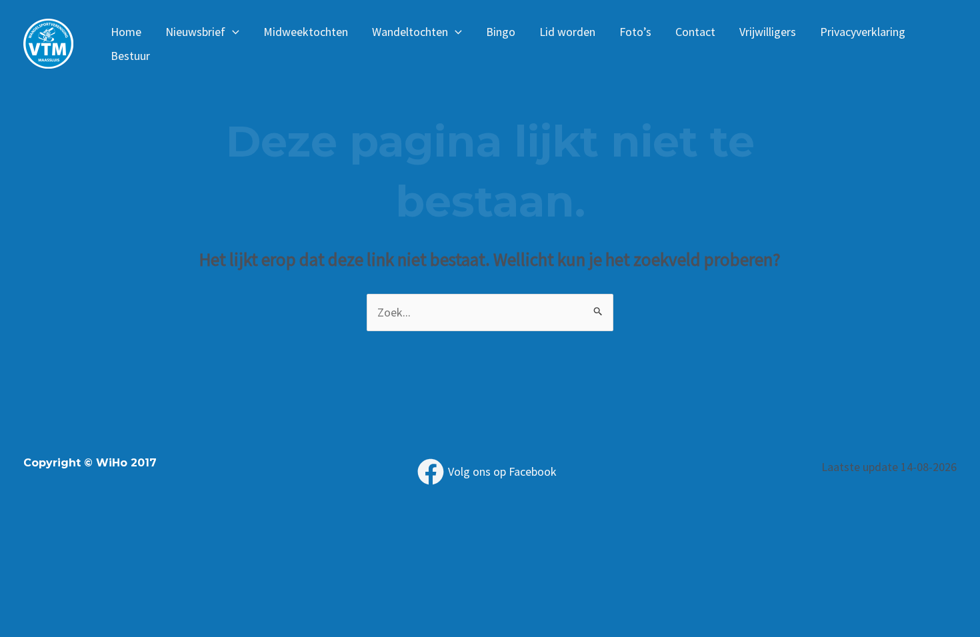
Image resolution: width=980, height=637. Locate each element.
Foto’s (635, 31)
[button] (232, 32)
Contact (695, 31)
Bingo (500, 31)
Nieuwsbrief (195, 31)
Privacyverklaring (862, 31)
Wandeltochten (410, 31)
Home (126, 31)
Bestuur (130, 55)
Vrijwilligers (767, 31)
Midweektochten (305, 31)
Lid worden (567, 31)
